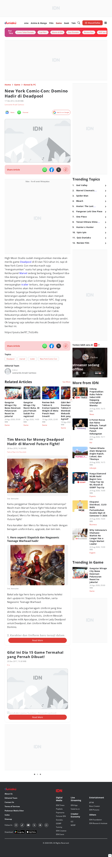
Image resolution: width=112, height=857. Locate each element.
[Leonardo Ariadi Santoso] (8, 371)
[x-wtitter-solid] (58, 169)
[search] (79, 23)
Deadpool (25, 261)
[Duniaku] (10, 23)
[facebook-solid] (51, 169)
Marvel (23, 273)
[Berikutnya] (71, 399)
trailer (25, 284)
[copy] (65, 169)
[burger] (105, 22)
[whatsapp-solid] (44, 169)
